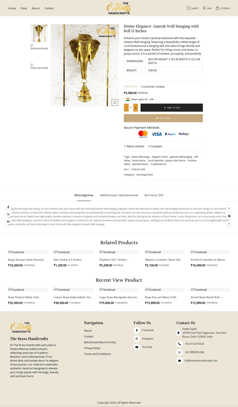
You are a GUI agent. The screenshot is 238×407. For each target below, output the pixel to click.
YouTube (147, 347)
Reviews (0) (154, 195)
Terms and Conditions (97, 354)
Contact (49, 8)
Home (12, 8)
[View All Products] (229, 216)
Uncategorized (144, 174)
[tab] (83, 195)
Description (83, 195)
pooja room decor (175, 160)
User (209, 8)
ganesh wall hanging (181, 156)
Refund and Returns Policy (100, 342)
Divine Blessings (140, 156)
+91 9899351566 (194, 352)
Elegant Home (160, 156)
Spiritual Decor (140, 164)
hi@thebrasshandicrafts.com (201, 360)
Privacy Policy (92, 348)
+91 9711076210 (194, 343)
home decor (139, 160)
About (36, 8)
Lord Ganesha (155, 160)
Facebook (147, 330)
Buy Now (165, 118)
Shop (24, 8)
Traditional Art (158, 164)
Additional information (119, 195)
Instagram (147, 338)
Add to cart (173, 107)
